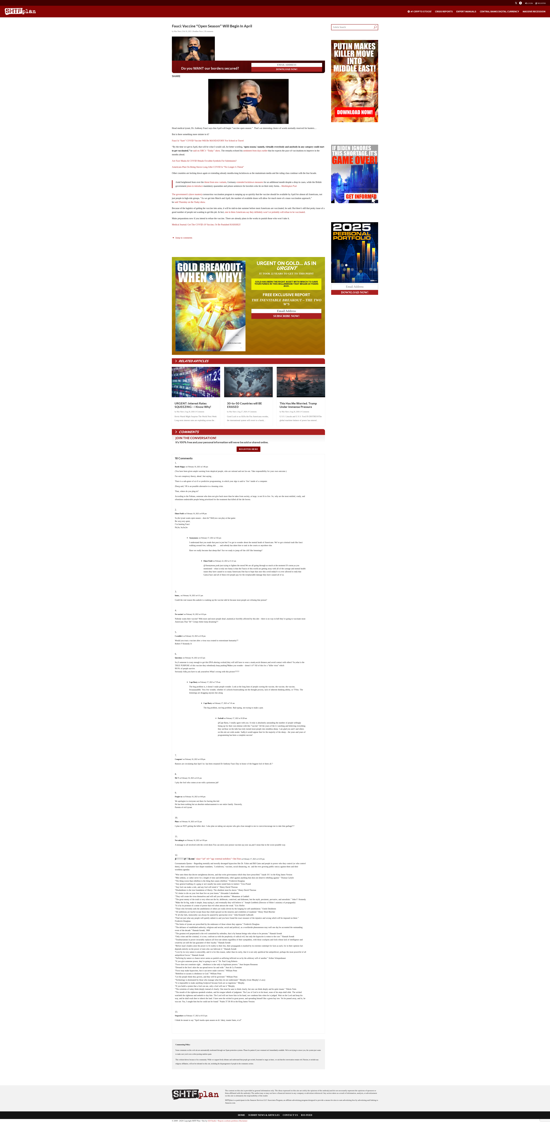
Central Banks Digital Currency (499, 11)
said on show (206, 150)
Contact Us (290, 1115)
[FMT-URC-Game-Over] (354, 202)
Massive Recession (534, 11)
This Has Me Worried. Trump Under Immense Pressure (298, 405)
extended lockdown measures (250, 182)
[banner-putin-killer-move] (354, 121)
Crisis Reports (444, 11)
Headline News (198, 31)
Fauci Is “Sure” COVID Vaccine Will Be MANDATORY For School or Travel (208, 140)
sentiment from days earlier (255, 150)
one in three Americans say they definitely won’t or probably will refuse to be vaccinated (264, 212)
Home (241, 1115)
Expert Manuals (466, 11)
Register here (248, 449)
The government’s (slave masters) (187, 194)
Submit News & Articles (264, 1115)
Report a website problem (228, 1121)
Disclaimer (243, 1121)
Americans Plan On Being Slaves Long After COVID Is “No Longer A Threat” (208, 167)
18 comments (208, 31)
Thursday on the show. (192, 202)
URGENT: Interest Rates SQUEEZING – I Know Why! (193, 405)
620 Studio (212, 1121)
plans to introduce (195, 186)
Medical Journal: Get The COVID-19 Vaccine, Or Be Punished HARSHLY (206, 224)
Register (541, 3)
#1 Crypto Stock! (420, 11)
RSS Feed (306, 1115)
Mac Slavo (177, 31)
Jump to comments (183, 238)
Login (530, 3)
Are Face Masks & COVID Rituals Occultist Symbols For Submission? (204, 161)
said (176, 202)
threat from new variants (215, 182)
